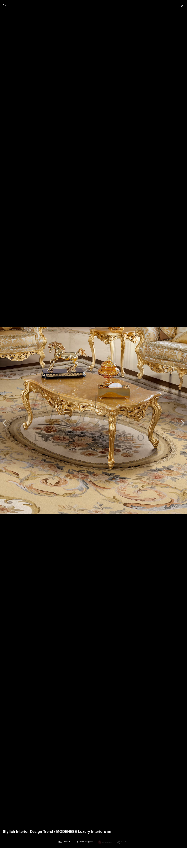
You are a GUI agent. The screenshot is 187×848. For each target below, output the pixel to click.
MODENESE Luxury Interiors (81, 831)
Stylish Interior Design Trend (28, 831)
